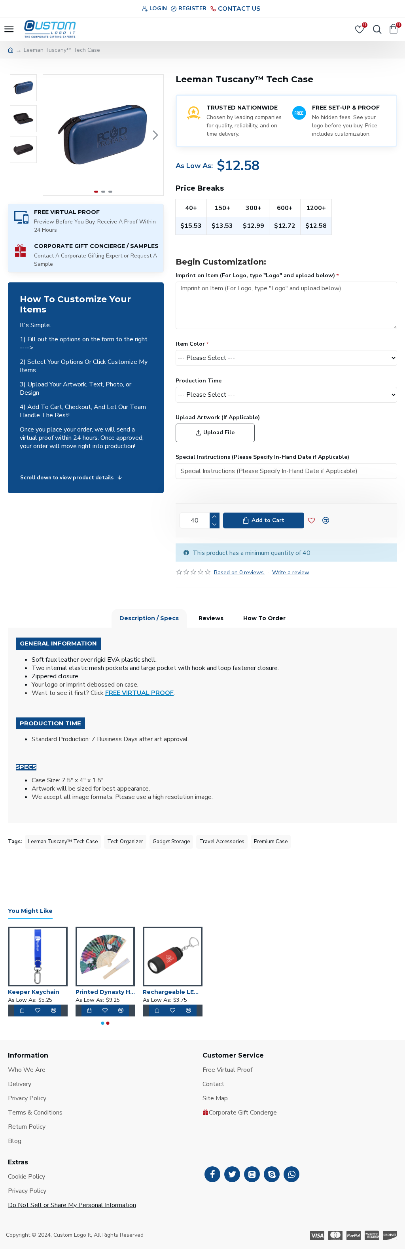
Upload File (219, 432)
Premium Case (271, 841)
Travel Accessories (221, 841)
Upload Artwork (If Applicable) (218, 417)
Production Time (198, 380)
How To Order (264, 618)
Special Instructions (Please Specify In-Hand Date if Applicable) (262, 457)
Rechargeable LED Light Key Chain (172, 991)
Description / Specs (149, 618)
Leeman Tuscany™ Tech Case (63, 841)
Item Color (190, 344)
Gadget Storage (171, 841)
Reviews (211, 618)
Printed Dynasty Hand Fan (105, 991)
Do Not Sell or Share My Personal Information (72, 1205)
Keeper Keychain (33, 991)
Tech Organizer (125, 841)
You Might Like (30, 911)
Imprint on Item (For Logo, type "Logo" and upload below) (255, 275)
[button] (51, 135)
